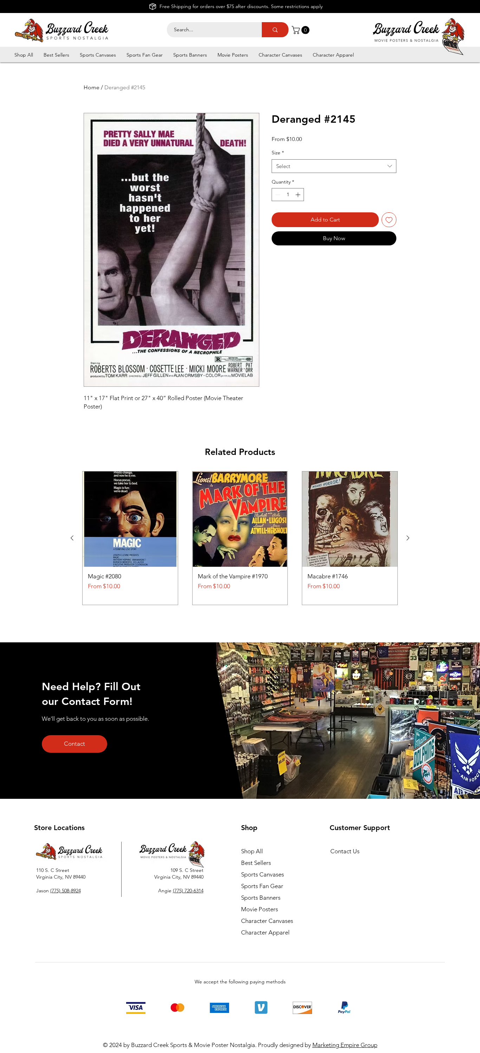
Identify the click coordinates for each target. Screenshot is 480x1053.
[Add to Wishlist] (389, 219)
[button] (301, 30)
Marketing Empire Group (344, 1044)
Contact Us (344, 851)
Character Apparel (265, 932)
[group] (240, 538)
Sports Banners (260, 897)
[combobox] (334, 166)
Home (91, 87)
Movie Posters (259, 909)
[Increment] (298, 194)
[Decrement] (277, 194)
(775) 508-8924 (65, 890)
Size (278, 152)
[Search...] (275, 29)
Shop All (252, 851)
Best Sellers (256, 862)
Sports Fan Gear (262, 886)
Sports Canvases (262, 874)
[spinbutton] (287, 194)
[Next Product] (408, 538)
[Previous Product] (72, 538)
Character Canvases (267, 920)
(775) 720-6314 (188, 890)
